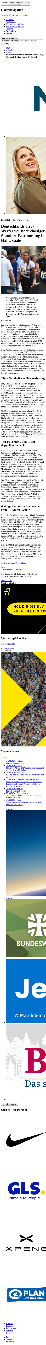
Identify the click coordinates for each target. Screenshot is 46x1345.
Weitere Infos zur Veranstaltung (13, 563)
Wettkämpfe (11, 22)
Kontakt (9, 1324)
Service (9, 33)
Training (9, 29)
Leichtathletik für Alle (15, 26)
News (8, 52)
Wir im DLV (11, 31)
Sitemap (9, 1330)
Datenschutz (11, 1328)
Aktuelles (10, 20)
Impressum (10, 1326)
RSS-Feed (10, 1333)
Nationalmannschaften (15, 24)
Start (8, 48)
